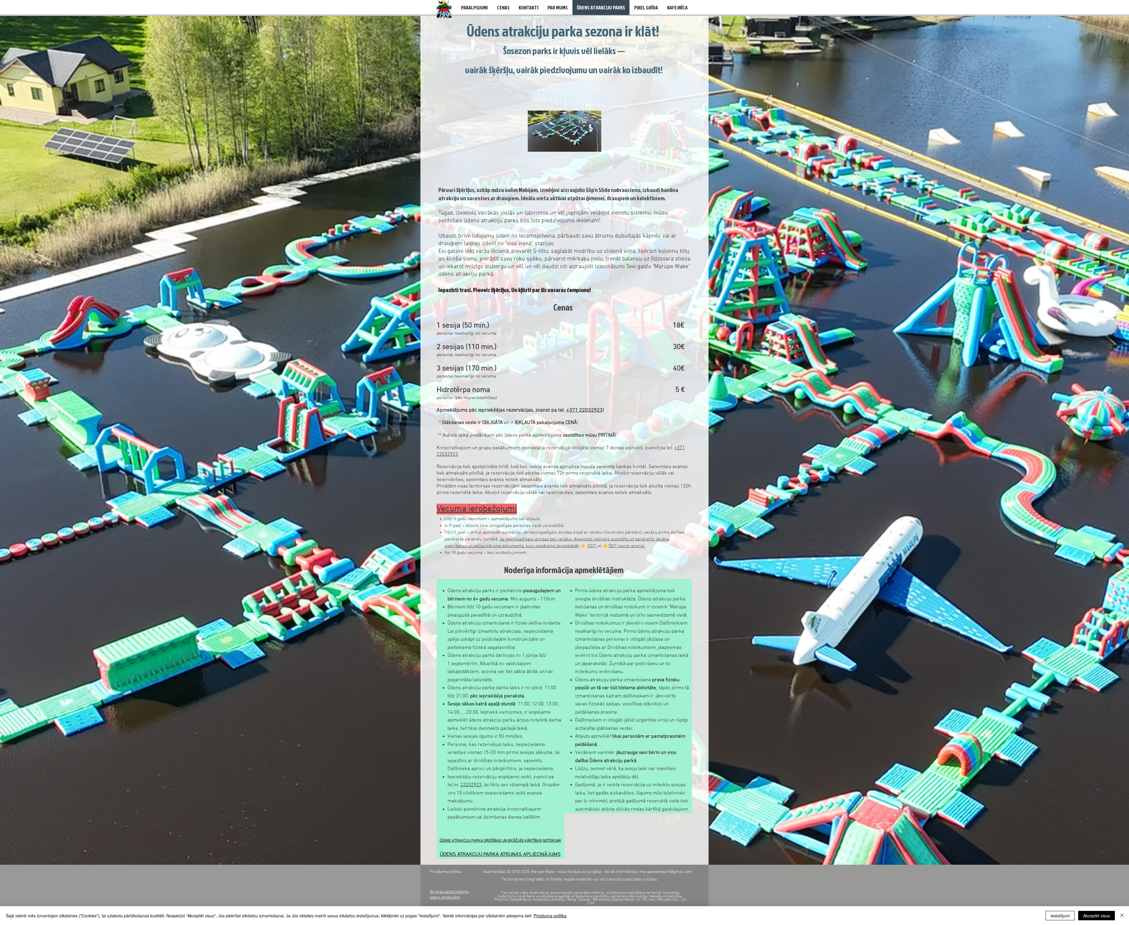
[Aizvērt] (1121, 915)
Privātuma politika (550, 916)
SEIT (592, 546)
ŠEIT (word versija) (626, 546)
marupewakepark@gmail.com (665, 871)
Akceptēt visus (1096, 916)
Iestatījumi (1060, 916)
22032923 (471, 785)
